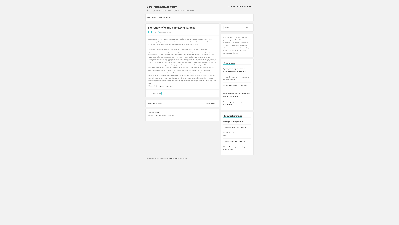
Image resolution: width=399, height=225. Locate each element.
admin (154, 32)
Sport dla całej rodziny (238, 141)
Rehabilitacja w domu (156, 103)
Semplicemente (174, 158)
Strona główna (151, 17)
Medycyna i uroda (155, 93)
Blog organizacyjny (161, 7)
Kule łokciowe (211, 103)
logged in (158, 115)
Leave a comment (165, 32)
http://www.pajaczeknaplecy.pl (162, 86)
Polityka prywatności (165, 17)
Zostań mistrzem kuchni (238, 127)
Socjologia (226, 122)
